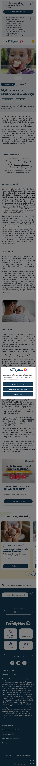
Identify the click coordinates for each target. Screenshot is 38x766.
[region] (18, 383)
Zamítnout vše (18, 394)
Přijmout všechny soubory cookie (18, 389)
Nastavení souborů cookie (18, 384)
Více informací (23, 379)
